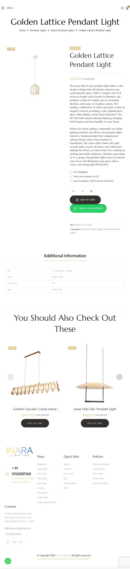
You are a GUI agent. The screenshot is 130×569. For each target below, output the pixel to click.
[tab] (65, 256)
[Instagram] (14, 542)
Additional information (65, 255)
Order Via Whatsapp (91, 208)
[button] (89, 208)
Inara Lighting (63, 555)
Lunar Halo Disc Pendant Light (95, 409)
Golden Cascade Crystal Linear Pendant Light (35, 411)
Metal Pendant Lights (62, 30)
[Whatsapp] (21, 542)
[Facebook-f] (8, 542)
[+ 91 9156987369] (7, 474)
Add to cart (87, 200)
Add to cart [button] (35, 423)
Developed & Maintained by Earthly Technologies (64, 558)
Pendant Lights (38, 30)
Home (22, 30)
